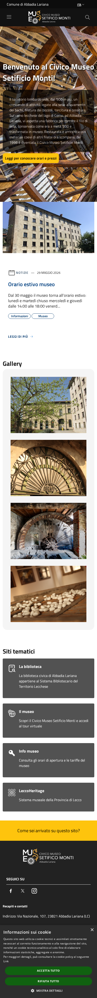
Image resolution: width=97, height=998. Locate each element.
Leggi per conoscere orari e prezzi (31, 158)
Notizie (22, 272)
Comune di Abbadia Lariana (27, 4)
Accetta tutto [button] (48, 971)
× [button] (92, 930)
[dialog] (48, 961)
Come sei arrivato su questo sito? (48, 830)
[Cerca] (87, 17)
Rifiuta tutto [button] (48, 981)
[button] (48, 990)
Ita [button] (79, 4)
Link (6, 961)
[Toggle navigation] (9, 17)
